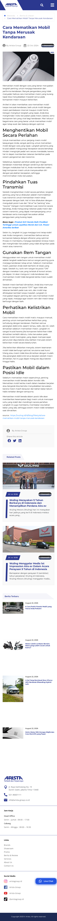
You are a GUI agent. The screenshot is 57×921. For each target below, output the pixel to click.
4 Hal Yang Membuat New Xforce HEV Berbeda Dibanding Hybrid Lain (38, 682)
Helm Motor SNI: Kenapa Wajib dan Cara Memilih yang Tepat (39, 733)
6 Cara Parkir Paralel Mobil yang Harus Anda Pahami (38, 607)
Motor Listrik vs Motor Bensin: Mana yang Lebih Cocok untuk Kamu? (37, 646)
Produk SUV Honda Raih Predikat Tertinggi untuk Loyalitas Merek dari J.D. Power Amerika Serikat (26, 225)
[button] (42, 5)
